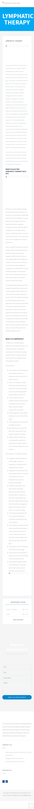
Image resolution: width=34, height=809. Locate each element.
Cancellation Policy (26, 795)
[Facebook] (3, 781)
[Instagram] (7, 781)
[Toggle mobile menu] (31, 3)
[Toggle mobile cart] (28, 3)
